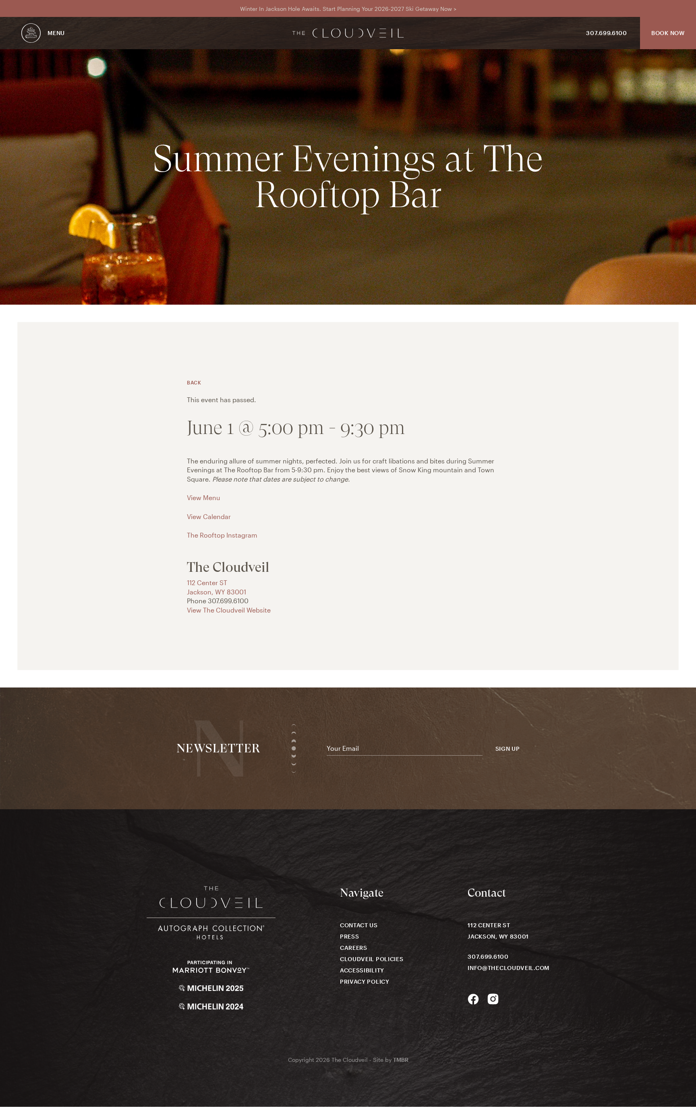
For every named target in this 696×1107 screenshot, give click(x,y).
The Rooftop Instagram (222, 535)
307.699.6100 (606, 32)
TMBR (400, 1059)
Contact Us (359, 925)
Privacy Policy (364, 981)
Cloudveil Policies (372, 958)
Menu (56, 32)
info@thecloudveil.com (508, 967)
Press (349, 936)
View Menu (203, 497)
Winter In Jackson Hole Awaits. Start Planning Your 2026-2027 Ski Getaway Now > (348, 8)
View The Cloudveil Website (229, 610)
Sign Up (507, 749)
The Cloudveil (348, 33)
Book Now (668, 32)
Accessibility (362, 970)
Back (194, 382)
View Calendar (209, 516)
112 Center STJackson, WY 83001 (498, 931)
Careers (353, 947)
